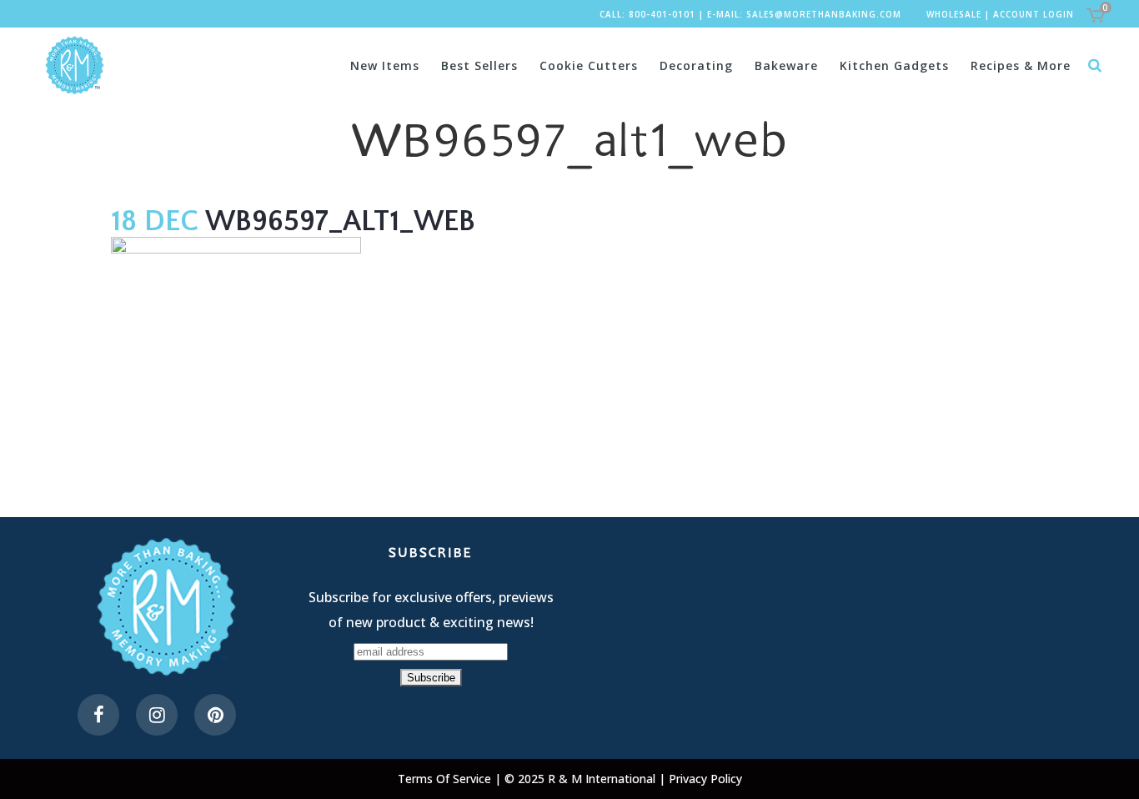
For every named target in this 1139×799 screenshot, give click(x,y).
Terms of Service (446, 778)
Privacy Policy (705, 778)
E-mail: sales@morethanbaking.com (804, 14)
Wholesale (953, 14)
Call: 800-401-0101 (647, 14)
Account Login (1033, 14)
